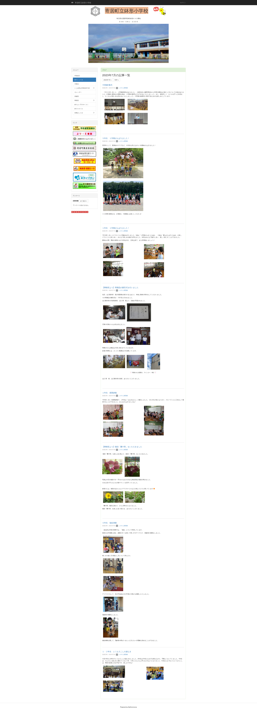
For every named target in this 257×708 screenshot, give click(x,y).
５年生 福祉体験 (109, 522)
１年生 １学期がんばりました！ (115, 228)
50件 (116, 80)
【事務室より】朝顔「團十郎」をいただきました (122, 446)
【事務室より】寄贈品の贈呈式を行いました (120, 287)
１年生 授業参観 (109, 392)
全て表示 (83, 201)
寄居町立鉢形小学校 (83, 2)
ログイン (183, 3)
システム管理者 (123, 88)
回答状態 (76, 201)
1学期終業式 (107, 85)
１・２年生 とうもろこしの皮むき (116, 651)
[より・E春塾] (84, 133)
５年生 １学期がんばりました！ (115, 138)
